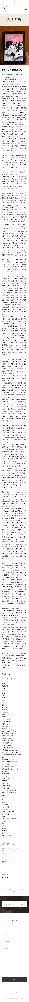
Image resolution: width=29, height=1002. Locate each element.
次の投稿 (21, 904)
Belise (7, 998)
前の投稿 (8, 904)
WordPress (20, 998)
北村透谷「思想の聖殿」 (12, 848)
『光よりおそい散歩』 (8, 857)
